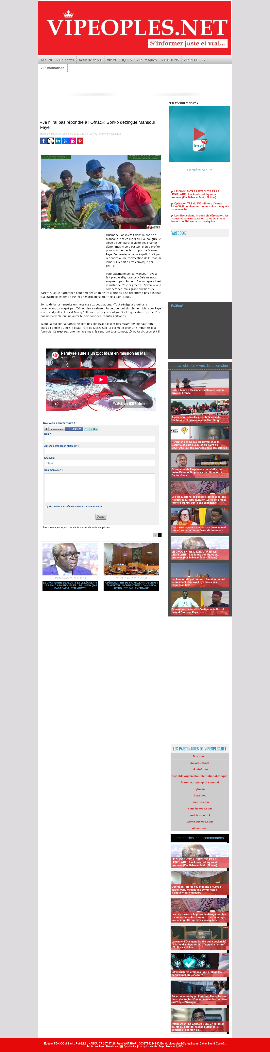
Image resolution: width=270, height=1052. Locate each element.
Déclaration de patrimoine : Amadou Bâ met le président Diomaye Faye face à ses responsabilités (198, 582)
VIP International (53, 68)
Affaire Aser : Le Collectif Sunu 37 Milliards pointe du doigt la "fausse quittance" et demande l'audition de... (198, 1026)
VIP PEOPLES (194, 60)
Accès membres (95, 1046)
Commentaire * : (53, 470)
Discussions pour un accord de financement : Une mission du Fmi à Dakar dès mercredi (199, 529)
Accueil (46, 60)
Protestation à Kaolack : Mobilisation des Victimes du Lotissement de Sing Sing (197, 419)
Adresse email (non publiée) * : (61, 446)
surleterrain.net (200, 815)
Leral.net (200, 795)
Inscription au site (147, 1046)
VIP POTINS (170, 60)
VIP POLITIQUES (119, 60)
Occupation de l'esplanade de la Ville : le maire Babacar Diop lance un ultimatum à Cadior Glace (197, 472)
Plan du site (112, 1046)
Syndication (130, 1046)
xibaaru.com (200, 828)
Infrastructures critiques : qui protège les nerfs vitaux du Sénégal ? (197, 223)
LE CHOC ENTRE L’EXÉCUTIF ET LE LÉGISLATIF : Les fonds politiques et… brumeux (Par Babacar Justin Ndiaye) (70, 585)
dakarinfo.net (200, 769)
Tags (161, 1046)
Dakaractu (200, 756)
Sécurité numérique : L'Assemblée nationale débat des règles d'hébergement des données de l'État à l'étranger (199, 999)
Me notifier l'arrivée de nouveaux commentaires (76, 506)
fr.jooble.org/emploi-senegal (200, 782)
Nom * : (48, 434)
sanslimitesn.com (200, 808)
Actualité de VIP (90, 60)
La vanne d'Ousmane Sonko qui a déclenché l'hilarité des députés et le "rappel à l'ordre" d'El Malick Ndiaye (200, 212)
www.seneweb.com (200, 821)
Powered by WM (174, 1046)
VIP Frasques (147, 60)
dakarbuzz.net (199, 762)
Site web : (49, 458)
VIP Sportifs (65, 60)
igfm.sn (200, 789)
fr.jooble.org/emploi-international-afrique (199, 776)
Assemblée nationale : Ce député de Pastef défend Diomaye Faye (198, 611)
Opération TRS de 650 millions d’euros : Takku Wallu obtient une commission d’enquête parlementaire (131, 585)
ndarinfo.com (200, 802)
